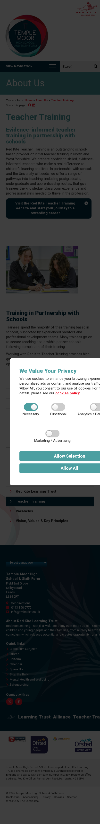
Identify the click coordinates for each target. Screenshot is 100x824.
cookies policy (67, 393)
